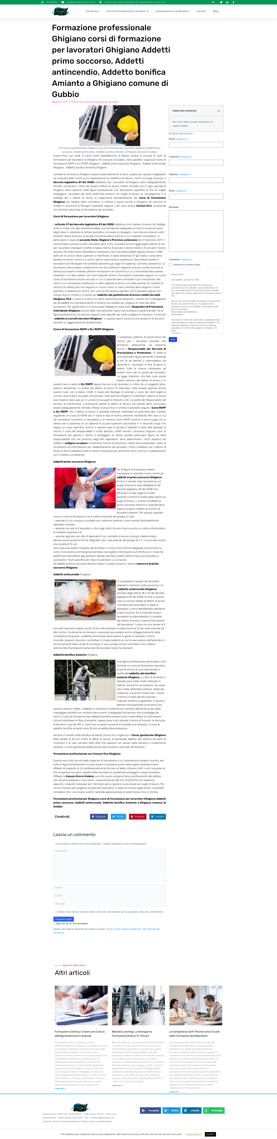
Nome (178, 138)
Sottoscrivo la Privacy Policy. (187, 264)
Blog (215, 11)
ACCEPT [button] (210, 1134)
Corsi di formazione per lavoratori (125, 11)
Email (178, 190)
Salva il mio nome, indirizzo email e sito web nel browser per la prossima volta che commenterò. (111, 911)
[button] (213, 2)
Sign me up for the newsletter (71, 923)
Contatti (201, 11)
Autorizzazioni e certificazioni (172, 11)
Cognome (180, 156)
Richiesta (173, 207)
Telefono (179, 174)
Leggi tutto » (60, 1088)
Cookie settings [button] (193, 1134)
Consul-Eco (92, 11)
